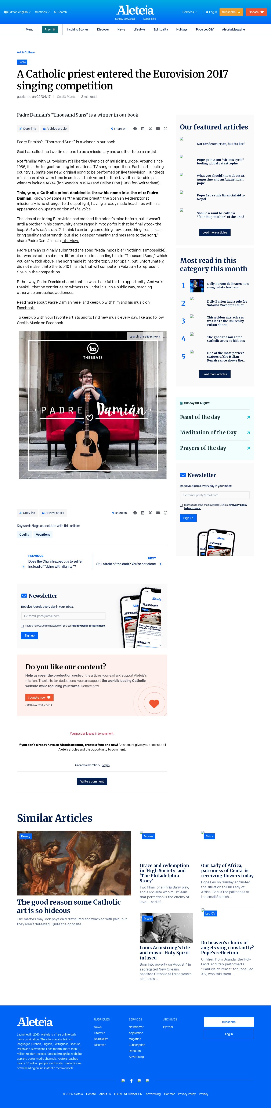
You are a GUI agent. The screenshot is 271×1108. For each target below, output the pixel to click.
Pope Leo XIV (205, 29)
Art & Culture (26, 52)
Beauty (25, 836)
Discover (103, 29)
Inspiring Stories (77, 29)
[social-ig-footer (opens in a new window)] (147, 1081)
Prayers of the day (203, 448)
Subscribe (229, 12)
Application (136, 1033)
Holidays (182, 29)
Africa (209, 836)
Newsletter (136, 1027)
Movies (148, 836)
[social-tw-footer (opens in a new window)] (139, 1081)
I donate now (37, 697)
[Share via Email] (158, 128)
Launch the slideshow (144, 336)
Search (62, 12)
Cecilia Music (66, 97)
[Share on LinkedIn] (142, 128)
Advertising (136, 1057)
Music (148, 918)
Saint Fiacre (149, 19)
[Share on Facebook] (135, 128)
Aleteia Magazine (233, 29)
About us (105, 1094)
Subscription (137, 1045)
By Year (168, 1027)
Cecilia (24, 534)
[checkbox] (22, 626)
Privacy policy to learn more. (88, 625)
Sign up (30, 635)
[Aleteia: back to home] (135, 9)
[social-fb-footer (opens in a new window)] (131, 1081)
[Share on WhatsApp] (165, 128)
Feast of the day (200, 417)
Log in (213, 12)
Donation (135, 1051)
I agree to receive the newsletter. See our (65, 625)
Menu (29, 29)
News (121, 29)
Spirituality (160, 29)
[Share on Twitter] (150, 128)
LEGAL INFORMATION (128, 1094)
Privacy (203, 1094)
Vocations (43, 534)
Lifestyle (139, 29)
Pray (48, 29)
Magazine (135, 1039)
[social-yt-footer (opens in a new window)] (123, 1081)
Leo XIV (210, 913)
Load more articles (215, 232)
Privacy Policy (187, 1094)
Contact (169, 1094)
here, (77, 302)
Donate (254, 12)
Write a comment (92, 781)
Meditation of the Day (208, 432)
